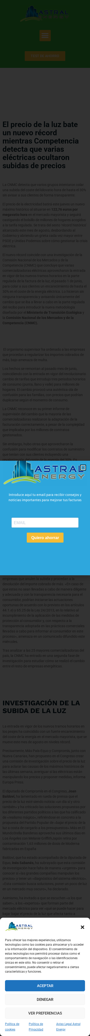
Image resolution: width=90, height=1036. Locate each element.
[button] (82, 927)
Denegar (45, 999)
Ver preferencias (45, 1013)
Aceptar (45, 986)
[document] (45, 518)
